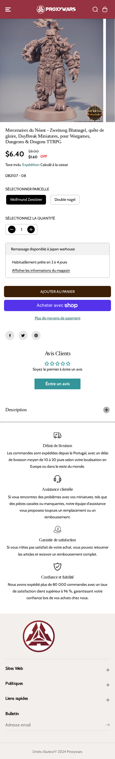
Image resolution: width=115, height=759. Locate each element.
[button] (8, 9)
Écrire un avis (57, 383)
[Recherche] (95, 9)
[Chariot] (105, 9)
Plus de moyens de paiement (57, 318)
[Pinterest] (36, 335)
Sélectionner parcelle (27, 189)
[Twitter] (23, 335)
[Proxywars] (56, 9)
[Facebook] (9, 335)
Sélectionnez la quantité (30, 218)
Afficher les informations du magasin (41, 270)
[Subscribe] (108, 725)
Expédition (31, 164)
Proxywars (74, 751)
